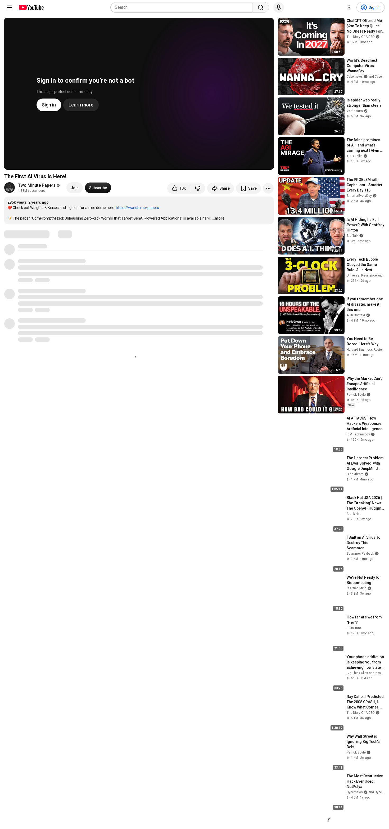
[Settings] (349, 7)
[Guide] (9, 7)
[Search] (260, 7)
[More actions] (268, 188)
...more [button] (218, 218)
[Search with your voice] (278, 7)
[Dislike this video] (197, 188)
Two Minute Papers (37, 185)
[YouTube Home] (31, 7)
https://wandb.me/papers (137, 208)
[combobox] (183, 7)
